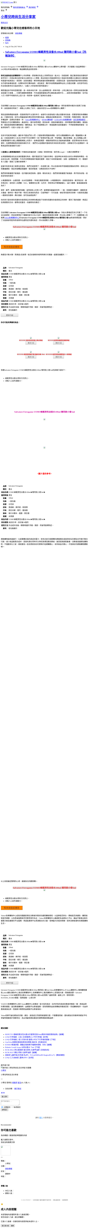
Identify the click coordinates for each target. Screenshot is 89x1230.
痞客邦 (14, 1083)
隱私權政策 (56, 1200)
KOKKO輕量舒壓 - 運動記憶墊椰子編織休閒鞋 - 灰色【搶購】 (29, 1045)
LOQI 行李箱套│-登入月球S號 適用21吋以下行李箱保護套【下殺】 (30, 1039)
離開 (12, 1226)
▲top (3, 1092)
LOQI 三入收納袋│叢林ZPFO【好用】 (20, 1058)
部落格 (7, 40)
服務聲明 (65, 1200)
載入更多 (4, 1096)
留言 (19, 1083)
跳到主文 (4, 23)
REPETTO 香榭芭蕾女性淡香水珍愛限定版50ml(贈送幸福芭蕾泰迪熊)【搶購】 (35, 1034)
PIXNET (28, 1200)
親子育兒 (17, 1089)
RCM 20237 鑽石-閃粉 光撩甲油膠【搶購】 (21, 1052)
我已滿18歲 (5, 1226)
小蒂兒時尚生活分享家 (18, 17)
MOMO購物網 (47, 120)
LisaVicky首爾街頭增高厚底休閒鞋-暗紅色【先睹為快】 (26, 1042)
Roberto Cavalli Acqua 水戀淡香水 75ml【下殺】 (23, 1047)
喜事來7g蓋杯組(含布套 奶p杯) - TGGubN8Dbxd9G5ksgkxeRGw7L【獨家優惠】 (35, 1055)
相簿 (7, 38)
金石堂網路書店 (79, 120)
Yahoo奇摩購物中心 (32, 120)
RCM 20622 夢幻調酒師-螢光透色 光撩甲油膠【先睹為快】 (27, 1050)
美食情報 (18, 33)
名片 (7, 43)
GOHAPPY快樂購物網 (63, 120)
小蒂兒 (3, 1070)
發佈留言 (4, 1110)
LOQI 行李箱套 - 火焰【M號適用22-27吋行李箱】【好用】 (27, 1037)
